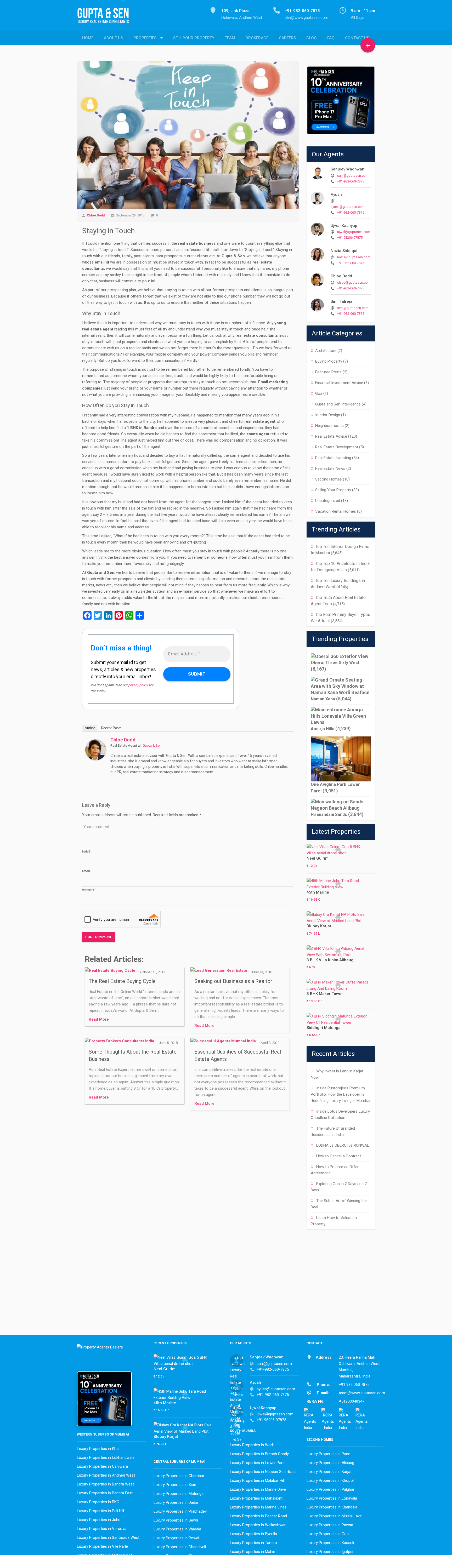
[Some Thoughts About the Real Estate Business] (119, 1042)
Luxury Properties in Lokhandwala (105, 1457)
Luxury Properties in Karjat (329, 1471)
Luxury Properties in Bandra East (105, 1493)
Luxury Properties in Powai (176, 1538)
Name (86, 851)
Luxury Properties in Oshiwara (102, 1466)
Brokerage (257, 38)
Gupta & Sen (152, 745)
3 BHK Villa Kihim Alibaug (330, 960)
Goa (318, 393)
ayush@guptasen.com (348, 207)
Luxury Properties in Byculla (253, 1533)
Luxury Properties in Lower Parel (257, 1462)
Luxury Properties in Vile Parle (102, 1546)
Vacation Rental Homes (335, 511)
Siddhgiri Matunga (324, 1027)
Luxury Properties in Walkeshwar (258, 1525)
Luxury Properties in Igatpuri (330, 1551)
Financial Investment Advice (339, 382)
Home (87, 38)
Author (90, 728)
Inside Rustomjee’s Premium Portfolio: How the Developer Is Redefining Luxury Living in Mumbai (340, 1094)
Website (88, 890)
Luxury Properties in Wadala (177, 1529)
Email (86, 871)
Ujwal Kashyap (344, 225)
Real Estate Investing (333, 457)
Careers (287, 38)
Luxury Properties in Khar (98, 1448)
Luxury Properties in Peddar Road (258, 1516)
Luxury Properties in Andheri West (106, 1475)
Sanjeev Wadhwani (348, 169)
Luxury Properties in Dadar (176, 1502)
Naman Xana (323, 698)
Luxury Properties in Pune (328, 1453)
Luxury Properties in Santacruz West (108, 1537)
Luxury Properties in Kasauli (330, 1542)
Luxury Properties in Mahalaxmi (256, 1498)
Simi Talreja (341, 301)
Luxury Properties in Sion (175, 1484)
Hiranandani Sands (329, 814)
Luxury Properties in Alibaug (330, 1462)
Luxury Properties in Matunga (179, 1493)
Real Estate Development (336, 447)
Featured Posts (328, 372)
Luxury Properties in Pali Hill (100, 1510)
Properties (144, 38)
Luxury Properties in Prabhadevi (180, 1511)
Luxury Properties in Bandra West (105, 1484)
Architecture (325, 350)
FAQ (331, 38)
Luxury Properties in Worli (252, 1445)
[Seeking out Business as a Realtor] (218, 972)
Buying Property (328, 361)
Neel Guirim (318, 858)
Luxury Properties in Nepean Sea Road (263, 1471)
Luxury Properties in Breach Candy (259, 1453)
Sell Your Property (193, 38)
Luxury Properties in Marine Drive (258, 1489)
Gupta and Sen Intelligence (338, 404)
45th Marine (318, 892)
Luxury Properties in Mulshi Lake (334, 1516)
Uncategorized (327, 500)
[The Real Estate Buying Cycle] (110, 972)
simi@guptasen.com (353, 308)
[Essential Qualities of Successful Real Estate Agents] (223, 1042)
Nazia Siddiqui (344, 250)
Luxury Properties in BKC (98, 1502)
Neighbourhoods (329, 425)
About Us (113, 38)
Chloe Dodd (96, 215)
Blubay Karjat (319, 926)
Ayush (336, 194)
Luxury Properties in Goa (328, 1533)
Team (230, 38)
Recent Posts (111, 728)
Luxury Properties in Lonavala (332, 1498)
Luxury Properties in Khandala (332, 1507)
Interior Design (327, 415)
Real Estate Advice (331, 436)
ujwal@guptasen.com (353, 232)
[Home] (105, 19)
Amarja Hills (322, 728)
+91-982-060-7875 (350, 181)
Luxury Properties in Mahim (253, 1551)
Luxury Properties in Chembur (179, 1475)
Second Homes (328, 479)
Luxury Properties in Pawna (330, 1525)
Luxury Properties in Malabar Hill (257, 1480)
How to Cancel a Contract (338, 1156)
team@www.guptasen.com (362, 1393)
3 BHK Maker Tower (325, 993)
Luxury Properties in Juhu (98, 1519)
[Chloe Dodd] (95, 749)
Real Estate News (330, 468)
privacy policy (138, 685)
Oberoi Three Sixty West (335, 662)
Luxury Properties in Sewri (176, 1520)
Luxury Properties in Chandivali (180, 1547)
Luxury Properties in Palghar (330, 1489)
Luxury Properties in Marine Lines (258, 1507)
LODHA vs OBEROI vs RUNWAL (342, 1145)
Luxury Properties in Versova (101, 1528)
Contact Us (357, 38)
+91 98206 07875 (350, 237)
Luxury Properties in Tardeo (253, 1542)
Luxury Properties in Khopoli (330, 1480)
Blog (311, 38)
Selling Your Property (333, 490)
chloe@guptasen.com (354, 282)
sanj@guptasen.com (353, 176)
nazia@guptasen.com (353, 257)
